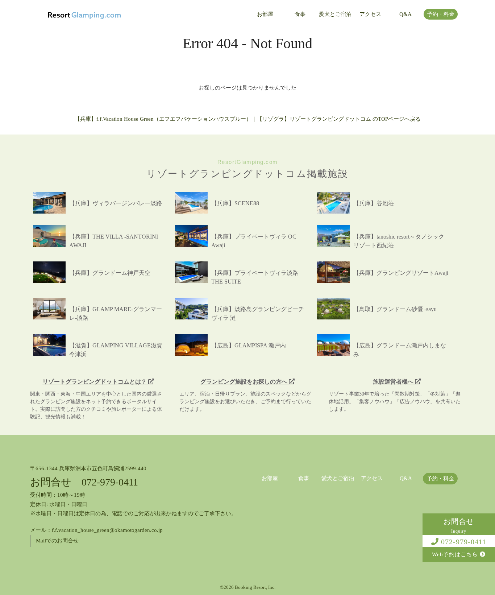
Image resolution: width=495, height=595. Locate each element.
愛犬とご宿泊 (335, 14)
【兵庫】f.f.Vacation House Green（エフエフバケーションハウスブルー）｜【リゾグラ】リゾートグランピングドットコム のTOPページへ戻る (248, 119)
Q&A (405, 14)
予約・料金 (440, 14)
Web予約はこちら (456, 554)
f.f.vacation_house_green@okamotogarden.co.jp (107, 530)
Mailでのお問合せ (57, 541)
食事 (300, 14)
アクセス (370, 14)
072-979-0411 (462, 542)
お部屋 (265, 14)
